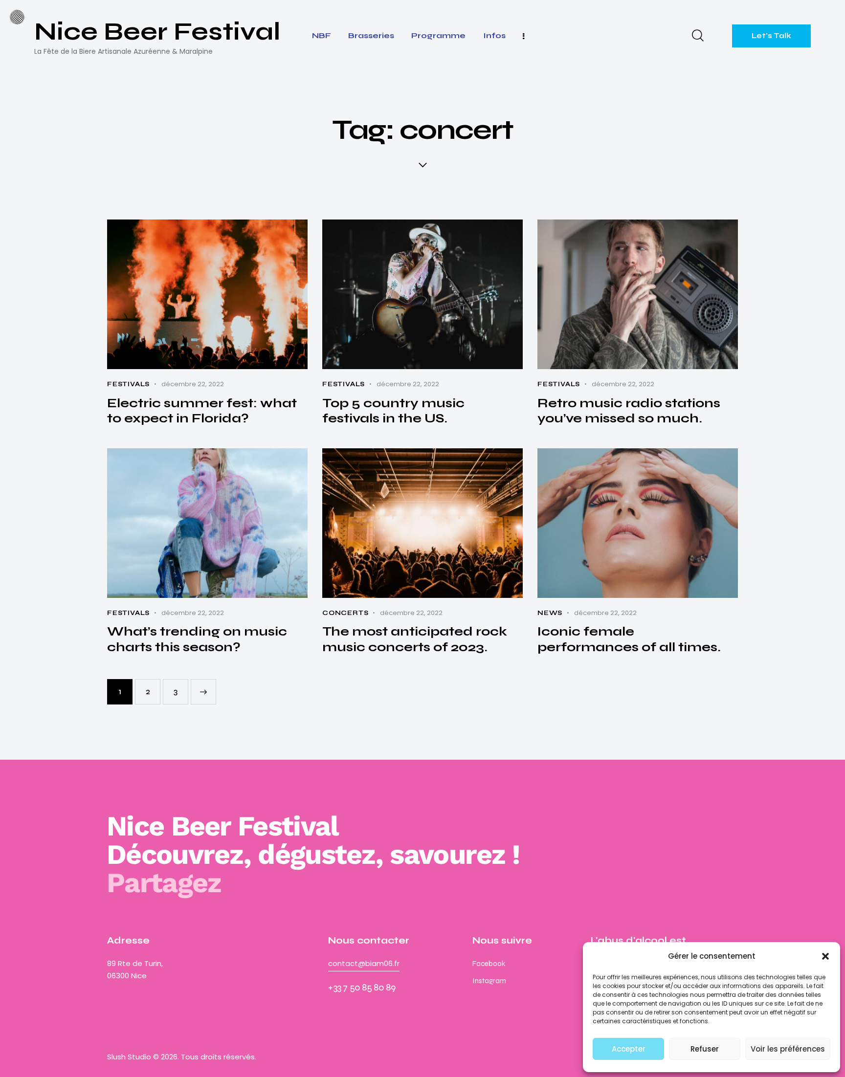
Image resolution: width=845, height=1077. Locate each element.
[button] (825, 956)
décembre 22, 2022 (192, 384)
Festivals (128, 384)
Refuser (704, 1049)
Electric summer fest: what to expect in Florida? (202, 411)
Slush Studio (129, 1057)
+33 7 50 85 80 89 (361, 987)
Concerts (345, 613)
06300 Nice (127, 975)
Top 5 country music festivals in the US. (393, 411)
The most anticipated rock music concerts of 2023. (414, 639)
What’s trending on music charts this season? (197, 639)
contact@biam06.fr (364, 963)
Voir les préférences (788, 1049)
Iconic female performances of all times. (629, 639)
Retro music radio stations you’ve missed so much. (628, 411)
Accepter (628, 1049)
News (549, 613)
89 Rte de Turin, (136, 963)
